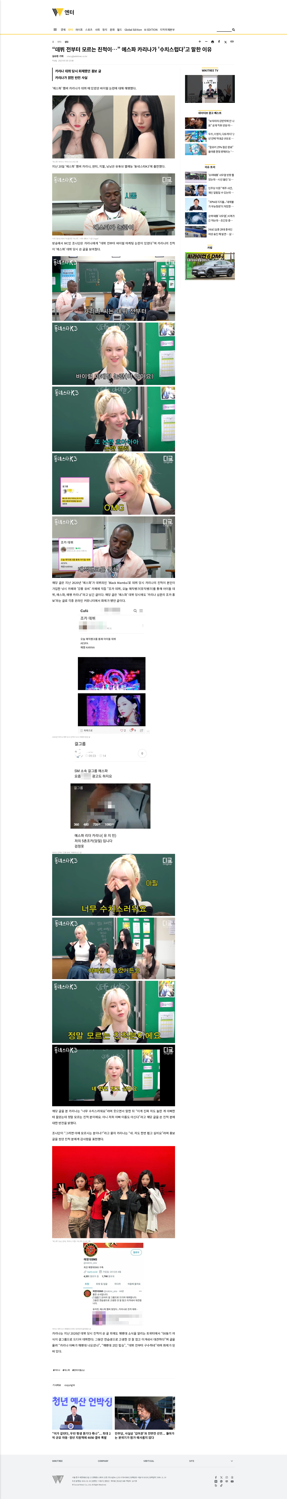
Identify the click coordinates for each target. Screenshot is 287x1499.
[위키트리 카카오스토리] (216, 1481)
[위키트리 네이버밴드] (216, 1485)
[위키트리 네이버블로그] (227, 1481)
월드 (119, 30)
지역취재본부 (167, 30)
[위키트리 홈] (58, 15)
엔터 (70, 30)
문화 (112, 30)
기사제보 (56, 1385)
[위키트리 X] (221, 1477)
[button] (200, 41)
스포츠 (89, 30)
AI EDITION (150, 30)
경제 (63, 30)
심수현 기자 (57, 56)
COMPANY (103, 1461)
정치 (104, 30)
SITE (191, 1461)
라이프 (79, 30)
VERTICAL (149, 1461)
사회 (97, 30)
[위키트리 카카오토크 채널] (221, 1481)
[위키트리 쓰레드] (232, 1477)
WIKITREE (57, 1461)
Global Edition (133, 30)
